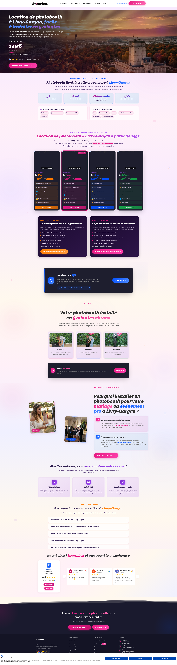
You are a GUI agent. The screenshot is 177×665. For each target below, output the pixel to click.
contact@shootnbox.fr (128, 647)
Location (63, 3)
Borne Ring (72, 641)
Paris (94, 113)
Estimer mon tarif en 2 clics (23, 65)
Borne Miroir (73, 647)
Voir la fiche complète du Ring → (50, 246)
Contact (97, 3)
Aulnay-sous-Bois (108, 116)
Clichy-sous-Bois (104, 113)
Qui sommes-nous (99, 647)
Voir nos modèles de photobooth (53, 251)
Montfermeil (96, 116)
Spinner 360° (73, 650)
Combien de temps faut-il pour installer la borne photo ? (69, 533)
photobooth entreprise (124, 442)
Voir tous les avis (49, 584)
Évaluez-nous (49, 588)
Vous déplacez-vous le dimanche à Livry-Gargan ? (67, 519)
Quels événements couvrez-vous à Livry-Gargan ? (67, 540)
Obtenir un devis (136, 3)
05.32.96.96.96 (126, 643)
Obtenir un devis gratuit (78, 627)
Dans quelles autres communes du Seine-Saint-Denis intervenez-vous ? (75, 526)
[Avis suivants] (137, 576)
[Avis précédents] (64, 576)
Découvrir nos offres (104, 455)
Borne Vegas (73, 644)
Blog (104, 3)
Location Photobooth (99, 641)
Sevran (114, 113)
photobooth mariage (122, 425)
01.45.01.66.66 (123, 3)
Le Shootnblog (99, 644)
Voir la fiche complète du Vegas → (102, 246)
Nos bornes (74, 3)
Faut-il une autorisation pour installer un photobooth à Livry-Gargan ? (74, 547)
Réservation (87, 3)
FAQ (95, 650)
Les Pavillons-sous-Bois (126, 113)
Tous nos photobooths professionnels (107, 251)
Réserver (119, 370)
